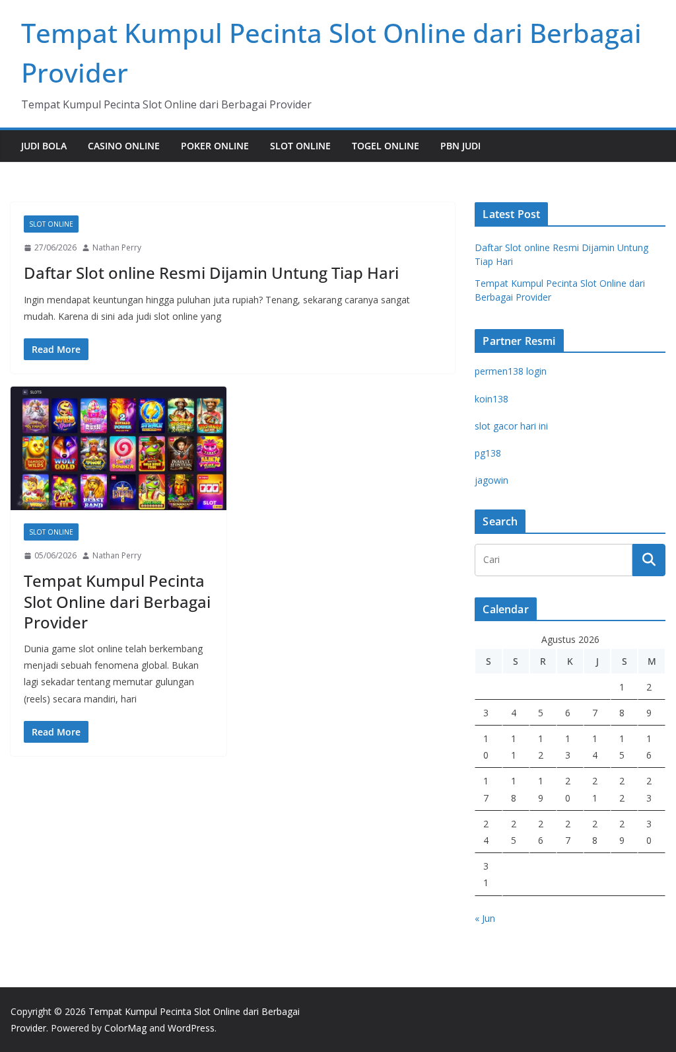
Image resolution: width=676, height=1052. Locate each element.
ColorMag (125, 1028)
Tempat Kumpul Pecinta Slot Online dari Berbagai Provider (117, 601)
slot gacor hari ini (511, 426)
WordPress (191, 1028)
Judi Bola (44, 145)
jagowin (491, 480)
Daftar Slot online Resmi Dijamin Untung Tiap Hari (211, 272)
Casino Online (124, 145)
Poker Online (215, 145)
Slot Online (300, 145)
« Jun (485, 918)
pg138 (488, 453)
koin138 (491, 399)
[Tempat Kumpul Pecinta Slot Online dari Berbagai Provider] (118, 448)
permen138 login (511, 371)
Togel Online (385, 145)
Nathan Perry (116, 247)
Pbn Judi (460, 145)
